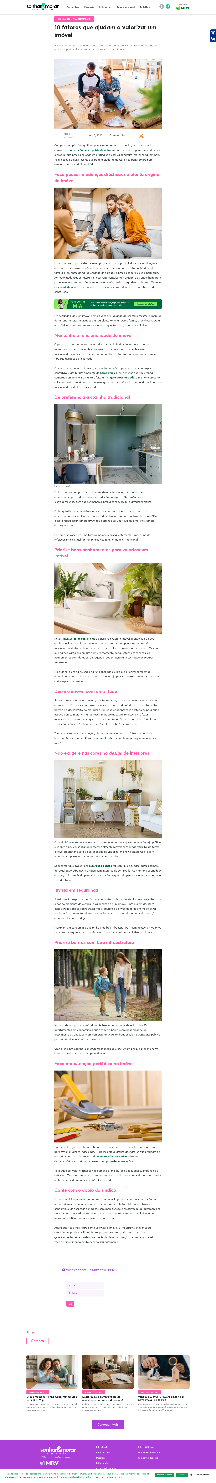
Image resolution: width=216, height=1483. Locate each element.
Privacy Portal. (116, 1477)
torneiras (79, 639)
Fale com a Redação (148, 1458)
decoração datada (100, 866)
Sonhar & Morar (42, 4)
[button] (199, 1474)
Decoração (89, 7)
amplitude (105, 738)
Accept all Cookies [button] (164, 1475)
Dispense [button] (181, 1475)
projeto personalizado (120, 377)
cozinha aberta (136, 492)
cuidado (65, 287)
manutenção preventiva (112, 1156)
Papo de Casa (73, 7)
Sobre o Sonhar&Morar (149, 1453)
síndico (82, 1199)
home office (107, 373)
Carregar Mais (108, 1424)
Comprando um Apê (126, 7)
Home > (62, 19)
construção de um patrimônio (87, 150)
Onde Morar (145, 7)
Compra (37, 1341)
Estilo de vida (105, 7)
